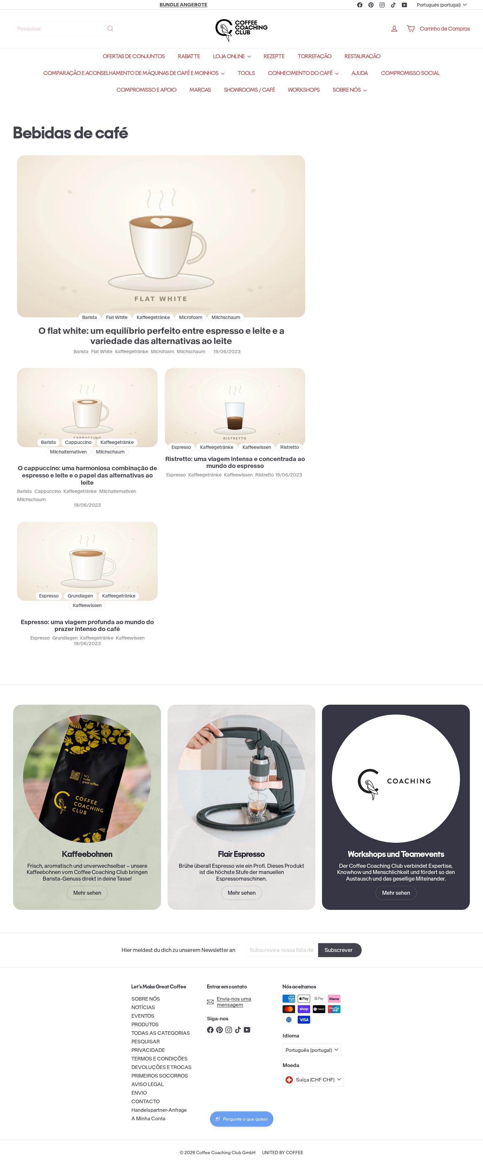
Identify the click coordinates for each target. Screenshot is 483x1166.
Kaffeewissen (238, 475)
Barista (81, 351)
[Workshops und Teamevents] (396, 779)
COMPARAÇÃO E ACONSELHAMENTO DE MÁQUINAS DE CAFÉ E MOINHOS (131, 73)
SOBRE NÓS (347, 89)
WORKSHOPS (304, 89)
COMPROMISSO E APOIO (146, 89)
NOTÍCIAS (143, 1007)
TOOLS (246, 73)
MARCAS (200, 89)
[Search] (110, 28)
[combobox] (65, 28)
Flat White (101, 351)
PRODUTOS (145, 1024)
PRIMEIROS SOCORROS (159, 1076)
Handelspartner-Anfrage (159, 1110)
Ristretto (264, 475)
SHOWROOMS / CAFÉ (249, 89)
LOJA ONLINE (229, 56)
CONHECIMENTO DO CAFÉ (301, 73)
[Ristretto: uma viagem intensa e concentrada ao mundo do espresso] (235, 407)
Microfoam (162, 351)
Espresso (176, 475)
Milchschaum (191, 351)
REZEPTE (274, 56)
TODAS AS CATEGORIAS (160, 1033)
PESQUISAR (145, 1041)
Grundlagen (65, 638)
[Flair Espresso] (241, 779)
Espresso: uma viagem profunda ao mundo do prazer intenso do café (87, 626)
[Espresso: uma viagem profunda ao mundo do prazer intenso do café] (87, 561)
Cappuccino (47, 491)
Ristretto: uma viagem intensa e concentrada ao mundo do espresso (235, 462)
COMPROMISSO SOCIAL (410, 73)
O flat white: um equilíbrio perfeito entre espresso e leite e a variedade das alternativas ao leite (161, 336)
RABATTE (189, 56)
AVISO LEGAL (147, 1084)
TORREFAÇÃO (315, 56)
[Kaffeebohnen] (87, 779)
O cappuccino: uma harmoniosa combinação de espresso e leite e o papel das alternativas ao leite (87, 475)
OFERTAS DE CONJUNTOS (134, 56)
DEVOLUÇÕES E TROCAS (161, 1067)
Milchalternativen (117, 491)
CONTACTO (145, 1101)
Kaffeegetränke (131, 351)
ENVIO (139, 1093)
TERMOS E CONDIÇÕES (159, 1059)
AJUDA (360, 73)
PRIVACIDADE (148, 1050)
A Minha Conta (148, 1118)
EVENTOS (142, 1016)
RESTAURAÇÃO (362, 56)
